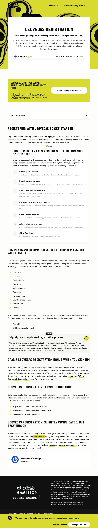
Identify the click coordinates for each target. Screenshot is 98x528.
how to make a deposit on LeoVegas (60, 445)
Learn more (74, 518)
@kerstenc (24, 461)
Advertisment (47, 514)
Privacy (30, 514)
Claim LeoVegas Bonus (67, 90)
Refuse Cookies (60, 524)
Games (52, 5)
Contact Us (13, 514)
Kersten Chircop (26, 56)
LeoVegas (48, 136)
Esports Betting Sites (73, 5)
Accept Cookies (79, 524)
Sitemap (22, 514)
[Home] (13, 5)
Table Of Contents (18, 116)
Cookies (37, 514)
